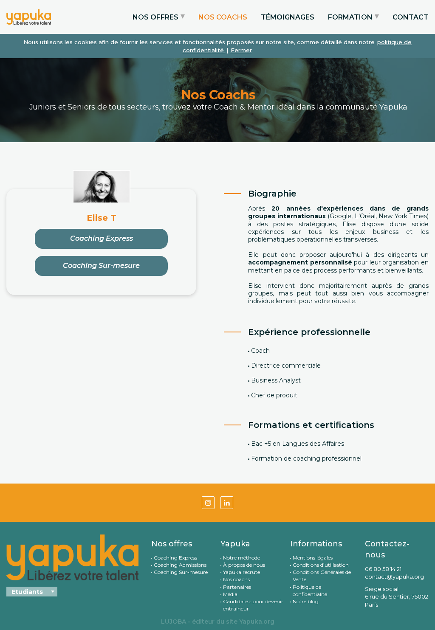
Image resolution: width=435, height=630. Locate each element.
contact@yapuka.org (394, 576)
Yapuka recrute (241, 572)
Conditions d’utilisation (321, 565)
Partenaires (237, 587)
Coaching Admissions (180, 565)
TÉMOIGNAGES (287, 17)
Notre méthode (241, 557)
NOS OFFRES (155, 17)
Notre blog (306, 601)
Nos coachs (236, 579)
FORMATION (350, 17)
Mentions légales (313, 557)
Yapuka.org (256, 621)
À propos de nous (244, 565)
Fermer (241, 50)
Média (230, 594)
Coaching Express (101, 238)
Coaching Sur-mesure (101, 266)
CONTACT (411, 17)
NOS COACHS (222, 17)
